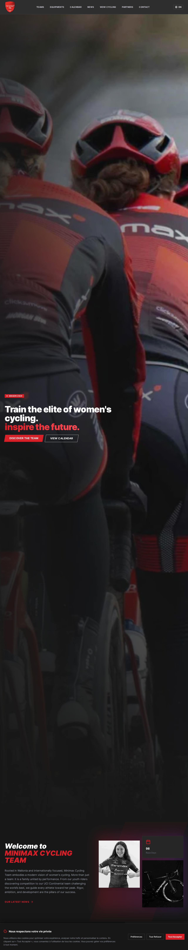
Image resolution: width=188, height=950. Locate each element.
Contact (144, 7)
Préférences (136, 936)
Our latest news (17, 901)
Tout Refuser (155, 936)
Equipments (57, 7)
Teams (40, 7)
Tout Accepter (175, 936)
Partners (127, 7)
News (90, 7)
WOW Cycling (108, 7)
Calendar (76, 7)
